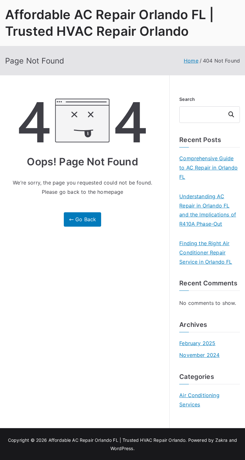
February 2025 (197, 343)
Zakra (221, 440)
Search (187, 99)
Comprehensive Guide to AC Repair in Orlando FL (208, 167)
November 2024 (199, 355)
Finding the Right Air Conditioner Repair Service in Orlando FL (205, 252)
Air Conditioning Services (199, 400)
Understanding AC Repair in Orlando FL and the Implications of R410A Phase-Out (207, 210)
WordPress (121, 448)
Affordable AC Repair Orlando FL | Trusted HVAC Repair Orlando (117, 440)
